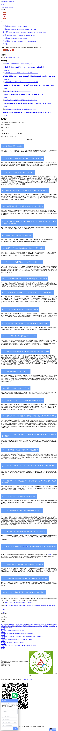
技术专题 (10, 26)
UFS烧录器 (18, 29)
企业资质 (20, 38)
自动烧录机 (6, 29)
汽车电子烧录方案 (7, 32)
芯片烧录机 (32, 626)
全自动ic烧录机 (23, 624)
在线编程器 (27, 29)
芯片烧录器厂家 (38, 624)
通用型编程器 (4, 624)
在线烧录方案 (16, 32)
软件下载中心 (6, 35)
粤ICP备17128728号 (29, 679)
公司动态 (5, 26)
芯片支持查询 (6, 41)
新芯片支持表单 (19, 41)
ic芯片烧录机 (52, 626)
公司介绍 (5, 38)
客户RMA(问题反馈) (28, 41)
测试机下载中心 (14, 35)
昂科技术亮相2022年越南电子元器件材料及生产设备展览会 (20, 602)
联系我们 (25, 38)
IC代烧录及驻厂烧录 (33, 32)
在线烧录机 (45, 626)
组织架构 (10, 38)
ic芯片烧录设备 (18, 626)
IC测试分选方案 (42, 32)
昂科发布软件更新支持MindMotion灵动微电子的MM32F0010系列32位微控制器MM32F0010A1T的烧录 (30, 605)
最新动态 (5, 25)
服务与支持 (6, 40)
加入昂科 (5, 43)
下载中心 (5, 34)
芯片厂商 (12, 41)
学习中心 (36, 41)
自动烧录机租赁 (24, 32)
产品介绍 (5, 28)
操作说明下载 (22, 35)
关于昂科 (5, 37)
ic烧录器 (10, 627)
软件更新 (25, 26)
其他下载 (28, 35)
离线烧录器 (26, 626)
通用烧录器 (12, 29)
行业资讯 (20, 26)
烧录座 (22, 29)
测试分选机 (33, 29)
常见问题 (15, 26)
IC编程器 (17, 624)
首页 (4, 23)
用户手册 (33, 35)
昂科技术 (24, 546)
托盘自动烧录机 (46, 624)
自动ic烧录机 (11, 626)
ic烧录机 (5, 626)
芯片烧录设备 (38, 626)
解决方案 (5, 31)
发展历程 (15, 38)
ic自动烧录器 (11, 624)
